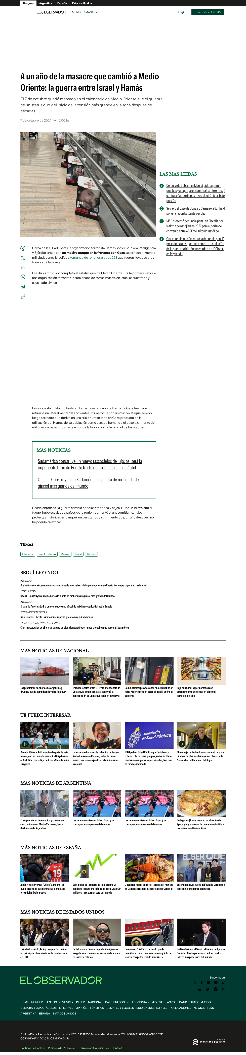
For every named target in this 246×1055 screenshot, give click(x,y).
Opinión (81, 1007)
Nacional (95, 1002)
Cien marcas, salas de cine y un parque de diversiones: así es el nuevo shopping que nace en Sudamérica (74, 627)
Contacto (117, 1048)
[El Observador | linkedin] (199, 989)
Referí (81, 1002)
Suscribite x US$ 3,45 (208, 12)
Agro (171, 1002)
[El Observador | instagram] (208, 983)
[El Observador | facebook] (201, 983)
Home (24, 1002)
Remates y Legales (120, 1007)
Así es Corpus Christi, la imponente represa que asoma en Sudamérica (56, 617)
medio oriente (47, 554)
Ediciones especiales (151, 1007)
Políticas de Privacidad (62, 1048)
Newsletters (204, 1007)
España (62, 3)
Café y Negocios (117, 1002)
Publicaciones (180, 1007)
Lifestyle (66, 1007)
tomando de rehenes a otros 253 (93, 257)
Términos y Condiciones (94, 1048)
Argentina (45, 3)
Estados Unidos (82, 3)
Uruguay (28, 3)
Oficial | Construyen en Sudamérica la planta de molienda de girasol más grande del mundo (67, 595)
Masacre (27, 554)
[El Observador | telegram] (216, 989)
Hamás (91, 554)
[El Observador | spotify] (208, 989)
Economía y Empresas (148, 1002)
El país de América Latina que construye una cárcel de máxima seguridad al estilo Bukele (66, 606)
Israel (78, 554)
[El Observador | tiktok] (224, 983)
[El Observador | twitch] (224, 989)
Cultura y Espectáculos (38, 1007)
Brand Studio (188, 1002)
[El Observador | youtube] (216, 983)
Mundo (77, 12)
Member (37, 1002)
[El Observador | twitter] (195, 983)
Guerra (65, 554)
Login (181, 12)
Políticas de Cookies (32, 1048)
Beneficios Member (59, 1002)
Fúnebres (97, 1007)
